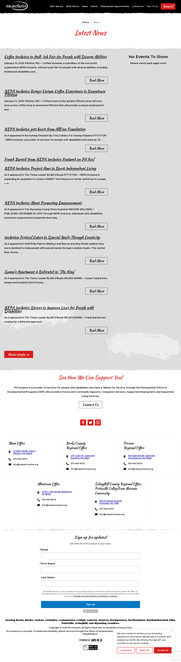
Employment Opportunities (115, 6)
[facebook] (83, 422)
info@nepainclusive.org (25, 464)
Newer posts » (18, 354)
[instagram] (98, 422)
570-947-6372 (20, 459)
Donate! (168, 6)
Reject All (144, 650)
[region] (144, 642)
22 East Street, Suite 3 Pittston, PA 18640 (24, 452)
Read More (96, 80)
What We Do (72, 6)
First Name (48, 564)
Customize (126, 650)
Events (94, 6)
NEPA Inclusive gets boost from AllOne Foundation (44, 129)
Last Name (48, 577)
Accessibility (109, 627)
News (85, 6)
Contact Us (138, 6)
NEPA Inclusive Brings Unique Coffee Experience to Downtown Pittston (54, 92)
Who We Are (56, 6)
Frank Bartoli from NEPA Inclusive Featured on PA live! (49, 159)
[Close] (172, 631)
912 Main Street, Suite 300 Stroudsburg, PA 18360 (141, 457)
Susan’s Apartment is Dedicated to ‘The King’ (39, 272)
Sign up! (90, 604)
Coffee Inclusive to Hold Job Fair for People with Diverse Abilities (55, 56)
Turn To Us (152, 6)
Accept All (162, 650)
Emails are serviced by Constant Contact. (95, 596)
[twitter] (90, 422)
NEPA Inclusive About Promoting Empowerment (42, 203)
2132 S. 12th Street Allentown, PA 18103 (57, 493)
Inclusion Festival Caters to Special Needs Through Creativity (52, 237)
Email (44, 550)
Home (85, 22)
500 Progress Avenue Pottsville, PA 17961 (110, 502)
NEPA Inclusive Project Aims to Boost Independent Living (50, 168)
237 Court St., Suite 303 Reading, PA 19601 (83, 457)
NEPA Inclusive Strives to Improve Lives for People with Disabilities (49, 309)
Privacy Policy (125, 627)
